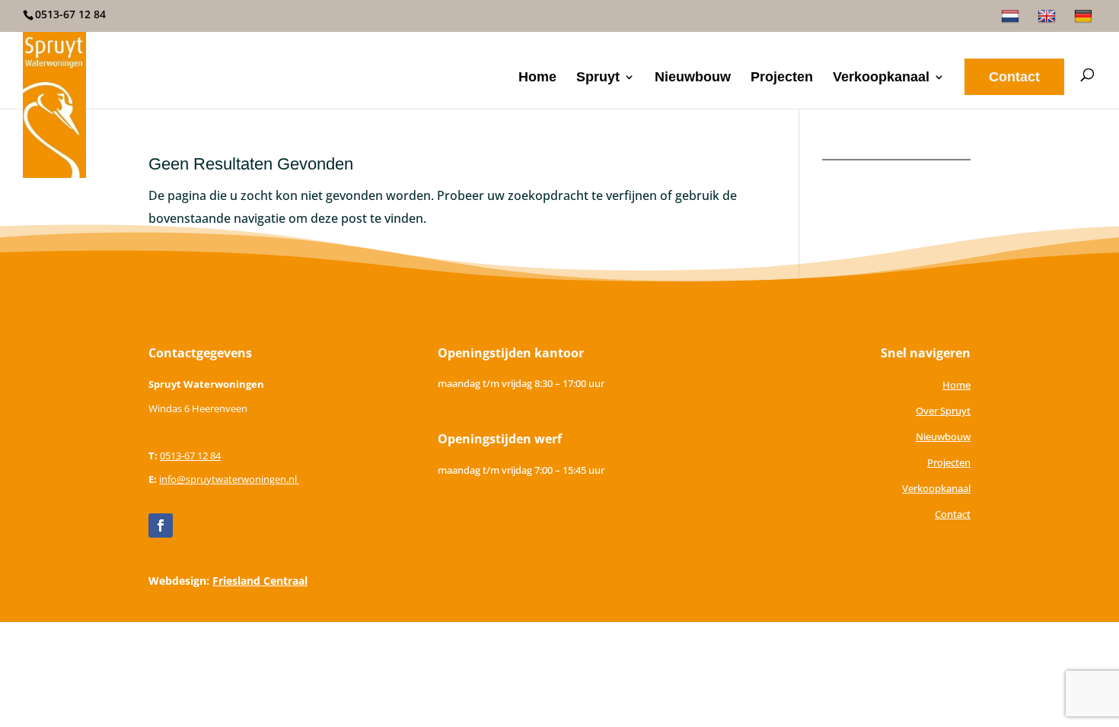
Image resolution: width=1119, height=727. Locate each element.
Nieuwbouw (693, 77)
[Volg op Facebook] (160, 525)
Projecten (782, 77)
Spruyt (598, 77)
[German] (1085, 20)
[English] (1049, 20)
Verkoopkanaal (881, 77)
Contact (1014, 76)
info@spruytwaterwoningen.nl (229, 479)
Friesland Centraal (260, 580)
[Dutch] (1012, 20)
